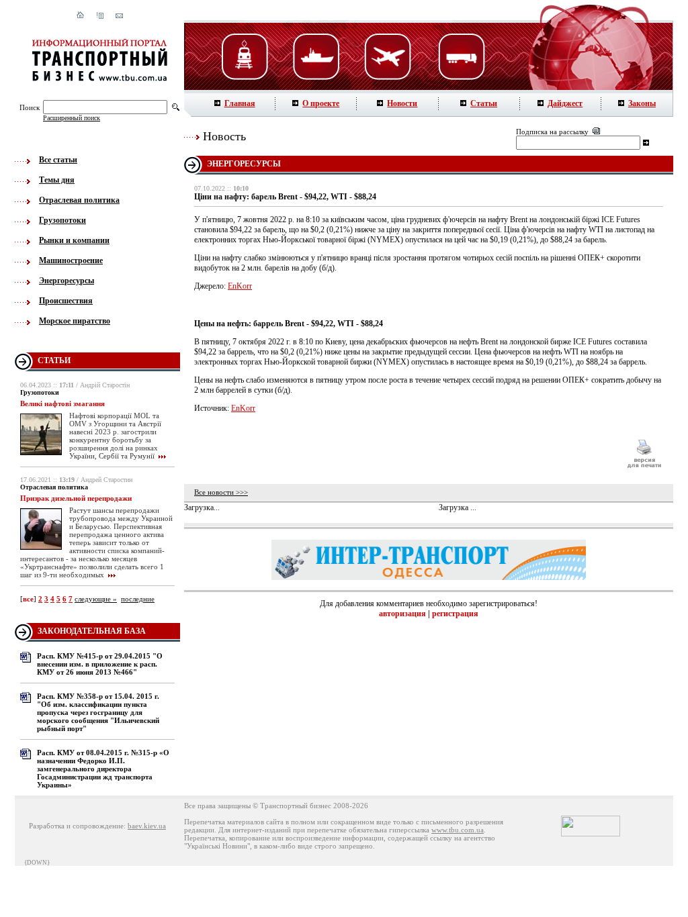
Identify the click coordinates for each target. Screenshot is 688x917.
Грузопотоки (62, 220)
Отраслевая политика (79, 200)
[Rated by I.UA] (590, 834)
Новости (402, 103)
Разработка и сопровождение (76, 826)
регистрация (455, 613)
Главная (239, 103)
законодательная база (92, 631)
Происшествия (66, 300)
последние (138, 599)
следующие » (96, 599)
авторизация (402, 613)
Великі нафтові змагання (62, 403)
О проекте (320, 103)
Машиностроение (71, 260)
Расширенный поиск (71, 118)
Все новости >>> (221, 492)
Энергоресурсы (66, 280)
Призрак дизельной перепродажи (76, 498)
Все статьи (58, 159)
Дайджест (565, 103)
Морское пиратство (74, 321)
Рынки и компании (74, 240)
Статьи (483, 103)
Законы (642, 103)
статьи (54, 360)
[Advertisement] (404, 454)
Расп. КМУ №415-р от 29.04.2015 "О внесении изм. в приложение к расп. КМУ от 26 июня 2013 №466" (100, 664)
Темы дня (57, 180)
